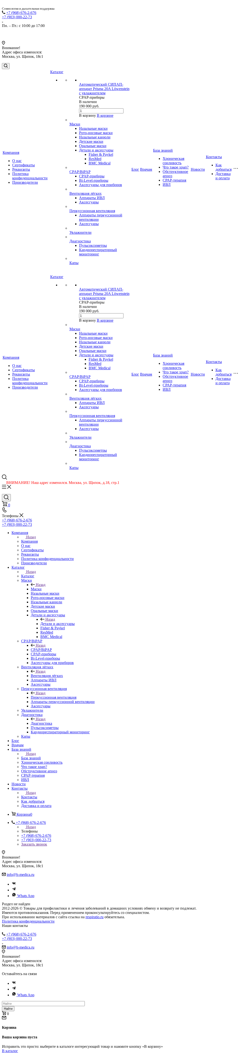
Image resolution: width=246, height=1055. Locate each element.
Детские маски (91, 141)
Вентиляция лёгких (85, 193)
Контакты (214, 157)
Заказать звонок (34, 844)
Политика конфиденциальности (30, 176)
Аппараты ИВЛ (92, 198)
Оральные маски (92, 146)
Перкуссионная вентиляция (92, 211)
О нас (17, 161)
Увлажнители (80, 232)
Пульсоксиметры (93, 245)
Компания (11, 152)
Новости (198, 169)
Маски (74, 124)
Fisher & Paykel (101, 154)
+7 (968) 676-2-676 (21, 13)
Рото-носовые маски (96, 133)
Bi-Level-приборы (93, 180)
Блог (135, 169)
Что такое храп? (176, 167)
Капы (74, 263)
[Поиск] (6, 66)
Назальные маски (93, 128)
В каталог (10, 1051)
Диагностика (80, 241)
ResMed (95, 159)
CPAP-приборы (92, 176)
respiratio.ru (95, 917)
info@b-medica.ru (20, 875)
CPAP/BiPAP (80, 172)
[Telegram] (14, 890)
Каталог (56, 72)
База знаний (163, 150)
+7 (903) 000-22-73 (17, 17)
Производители (25, 182)
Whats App (25, 896)
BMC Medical (100, 163)
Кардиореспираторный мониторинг (98, 252)
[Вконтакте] (14, 884)
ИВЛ (167, 184)
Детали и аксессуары (96, 150)
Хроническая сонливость (173, 160)
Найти (8, 1008)
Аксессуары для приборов (100, 185)
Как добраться (223, 167)
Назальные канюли (95, 137)
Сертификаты (23, 165)
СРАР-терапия (174, 180)
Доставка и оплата (223, 176)
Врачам (146, 169)
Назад (31, 537)
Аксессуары (89, 202)
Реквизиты (21, 169)
